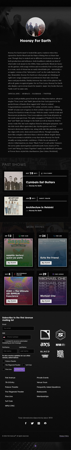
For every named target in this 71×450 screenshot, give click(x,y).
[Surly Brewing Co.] (60, 334)
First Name (5, 347)
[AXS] (45, 345)
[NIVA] (60, 345)
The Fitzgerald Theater (12, 365)
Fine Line (8, 369)
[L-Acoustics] (45, 334)
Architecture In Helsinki (39, 207)
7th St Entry (9, 382)
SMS (3, 333)
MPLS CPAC (10, 406)
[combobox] (4, 337)
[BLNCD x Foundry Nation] (45, 354)
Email (4, 324)
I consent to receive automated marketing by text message (14, 342)
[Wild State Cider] (60, 354)
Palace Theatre (10, 361)
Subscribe (19, 369)
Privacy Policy (64, 436)
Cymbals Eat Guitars (40, 182)
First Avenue (10, 378)
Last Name (22, 347)
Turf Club (28, 365)
